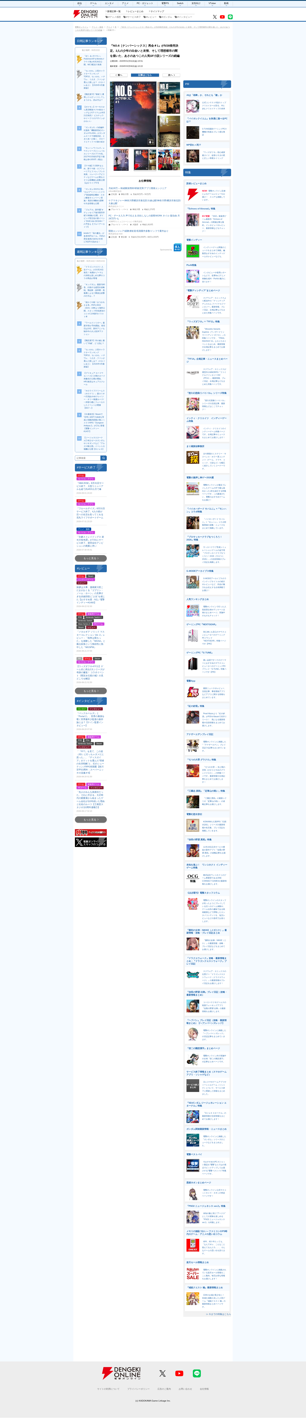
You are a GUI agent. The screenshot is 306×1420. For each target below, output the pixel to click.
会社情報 (204, 1389)
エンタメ (109, 3)
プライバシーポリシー (138, 1389)
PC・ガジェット (145, 3)
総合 (79, 3)
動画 (226, 3)
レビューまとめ (135, 11)
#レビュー (151, 17)
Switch (180, 3)
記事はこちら (145, 75)
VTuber (212, 3)
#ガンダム (167, 17)
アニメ (125, 3)
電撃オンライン (81, 27)
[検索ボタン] (103, 458)
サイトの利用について (108, 1389)
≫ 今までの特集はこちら (218, 1314)
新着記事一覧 (114, 11)
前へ (120, 75)
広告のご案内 (164, 1389)
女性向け (196, 3)
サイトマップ (157, 11)
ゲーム (93, 3)
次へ (170, 75)
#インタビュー (185, 17)
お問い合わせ (185, 1389)
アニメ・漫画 (97, 27)
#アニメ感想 (114, 17)
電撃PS (165, 3)
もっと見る (90, 558)
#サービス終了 (133, 17)
